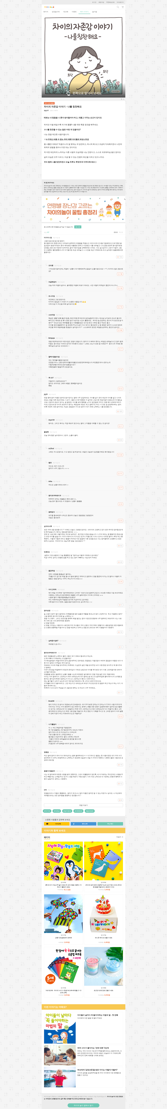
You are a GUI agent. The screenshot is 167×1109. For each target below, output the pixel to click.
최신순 (121, 232)
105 (120, 411)
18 (121, 274)
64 (121, 440)
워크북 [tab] (65, 12)
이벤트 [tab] (74, 12)
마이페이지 (120, 2)
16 (121, 288)
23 (121, 562)
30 (121, 330)
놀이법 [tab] (94, 12)
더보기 (118, 837)
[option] (83, 56)
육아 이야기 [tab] (84, 12)
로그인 (94, 2)
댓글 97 (46, 110)
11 (121, 473)
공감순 (116, 232)
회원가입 (101, 2)
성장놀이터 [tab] (56, 12)
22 (121, 455)
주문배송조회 (110, 2)
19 (121, 632)
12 (121, 783)
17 (121, 692)
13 (121, 307)
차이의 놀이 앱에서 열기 (83, 1105)
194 (120, 257)
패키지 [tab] (45, 12)
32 (121, 546)
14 (121, 765)
